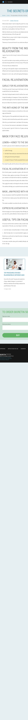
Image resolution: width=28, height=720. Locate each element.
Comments (23, 348)
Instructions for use (13, 348)
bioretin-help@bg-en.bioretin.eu (7, 356)
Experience (2, 348)
